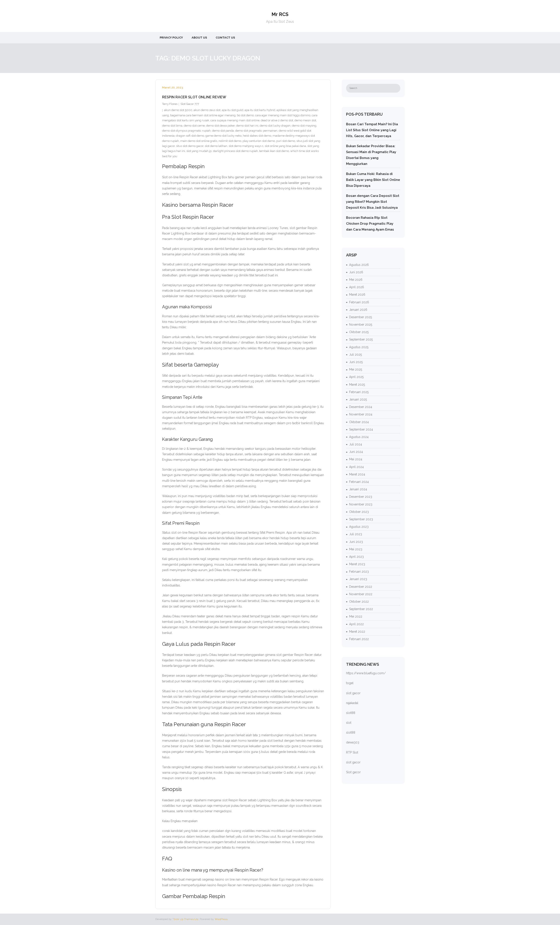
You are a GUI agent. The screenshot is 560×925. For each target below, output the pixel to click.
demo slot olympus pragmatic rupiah (186, 130)
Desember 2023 (360, 496)
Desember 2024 (360, 407)
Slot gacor (353, 772)
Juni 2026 (356, 272)
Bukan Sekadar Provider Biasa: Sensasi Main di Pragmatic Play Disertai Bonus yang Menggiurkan (371, 155)
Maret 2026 (357, 294)
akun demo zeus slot (207, 110)
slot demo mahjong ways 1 (246, 146)
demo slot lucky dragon (275, 125)
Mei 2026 (355, 279)
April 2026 (356, 287)
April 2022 (356, 624)
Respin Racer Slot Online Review (194, 97)
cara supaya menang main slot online (234, 120)
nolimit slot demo (230, 141)
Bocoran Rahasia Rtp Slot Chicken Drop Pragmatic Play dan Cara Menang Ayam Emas (370, 223)
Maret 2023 (357, 564)
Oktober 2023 (359, 512)
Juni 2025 (356, 362)
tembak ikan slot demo (274, 151)
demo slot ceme (194, 125)
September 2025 (361, 339)
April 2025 (356, 377)
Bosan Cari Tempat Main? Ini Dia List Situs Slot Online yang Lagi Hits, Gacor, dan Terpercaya (372, 130)
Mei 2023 (355, 549)
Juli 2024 (355, 444)
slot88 (350, 713)
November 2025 (360, 324)
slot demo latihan (216, 146)
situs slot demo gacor (189, 146)
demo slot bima (172, 125)
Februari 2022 (359, 639)
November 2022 (360, 594)
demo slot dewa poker (220, 125)
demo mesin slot (305, 120)
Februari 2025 (359, 392)
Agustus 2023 (359, 526)
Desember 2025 (360, 317)
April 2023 (356, 556)
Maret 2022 (357, 631)
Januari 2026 (358, 309)
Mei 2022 (355, 616)
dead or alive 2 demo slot (277, 120)
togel (350, 683)
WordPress (221, 919)
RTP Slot (352, 752)
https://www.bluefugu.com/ (366, 673)
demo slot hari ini (247, 125)
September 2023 (361, 519)
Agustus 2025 (358, 347)
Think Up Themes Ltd (185, 919)
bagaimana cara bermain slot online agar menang (203, 115)
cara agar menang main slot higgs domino (282, 115)
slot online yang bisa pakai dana (285, 146)
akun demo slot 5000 (178, 110)
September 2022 (361, 609)
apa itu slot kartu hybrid (260, 110)
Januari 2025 (358, 399)
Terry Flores (169, 104)
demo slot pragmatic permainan (256, 130)
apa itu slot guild (232, 110)
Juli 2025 (355, 354)
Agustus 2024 (359, 437)
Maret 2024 (357, 474)
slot (348, 722)
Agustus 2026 (359, 265)
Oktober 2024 (359, 422)
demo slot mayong (304, 125)
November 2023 (360, 504)
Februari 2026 (359, 302)
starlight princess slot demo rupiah (235, 151)
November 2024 (360, 414)
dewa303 (352, 742)
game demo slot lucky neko (223, 135)
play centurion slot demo (259, 141)
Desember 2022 (360, 586)
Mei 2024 (355, 459)
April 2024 (356, 467)
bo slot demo (245, 115)
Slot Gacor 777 (189, 104)
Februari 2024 (359, 482)
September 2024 (361, 429)
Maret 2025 (357, 384)
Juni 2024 (356, 452)
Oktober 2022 (359, 601)
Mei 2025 (355, 369)
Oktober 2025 (359, 332)
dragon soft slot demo (190, 135)
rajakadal (352, 703)
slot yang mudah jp (199, 151)
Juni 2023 (356, 542)
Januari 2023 (358, 579)
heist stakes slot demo (257, 135)
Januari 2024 (358, 489)
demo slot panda (223, 130)
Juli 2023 (355, 534)
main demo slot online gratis (198, 141)
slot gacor (353, 693)
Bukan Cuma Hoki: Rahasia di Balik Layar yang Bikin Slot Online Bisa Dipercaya (373, 180)
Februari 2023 (359, 571)
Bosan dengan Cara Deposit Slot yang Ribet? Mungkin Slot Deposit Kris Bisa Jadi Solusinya (372, 202)
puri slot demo (285, 141)
